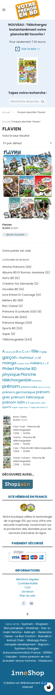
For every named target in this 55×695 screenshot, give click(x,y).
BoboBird (44, 636)
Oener (9, 636)
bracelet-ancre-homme (19, 661)
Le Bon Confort (25, 636)
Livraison (27, 591)
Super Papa (23, 407)
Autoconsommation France (21, 652)
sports (6, 407)
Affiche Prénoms (13, 267)
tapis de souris (38, 407)
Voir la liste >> (30, 49)
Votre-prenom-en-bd (34, 656)
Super (6, 334)
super (15, 407)
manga (9, 363)
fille (34, 351)
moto (27, 363)
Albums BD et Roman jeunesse (23, 272)
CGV (27, 587)
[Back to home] (27, 10)
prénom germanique (18, 392)
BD (20, 352)
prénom (11, 386)
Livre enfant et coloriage (18, 295)
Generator (45, 632)
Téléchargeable (13, 339)
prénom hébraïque (27, 397)
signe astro (35, 403)
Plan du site (27, 595)
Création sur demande (17, 283)
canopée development (20, 644)
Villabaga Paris (36, 640)
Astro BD (8, 278)
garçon (9, 357)
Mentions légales (27, 579)
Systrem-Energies (27, 648)
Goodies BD (10, 289)
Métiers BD (9, 300)
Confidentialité (28, 583)
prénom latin (13, 402)
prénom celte (28, 387)
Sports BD (9, 328)
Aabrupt (29, 632)
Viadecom (45, 661)
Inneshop (32, 628)
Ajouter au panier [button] (15, 234)
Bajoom (43, 644)
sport (43, 403)
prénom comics (44, 387)
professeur (37, 381)
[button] (3, 10)
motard (20, 363)
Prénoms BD (10, 317)
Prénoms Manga (13, 323)
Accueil (6, 121)
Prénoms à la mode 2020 (19, 311)
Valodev (11, 656)
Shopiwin (42, 624)
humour (26, 357)
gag (44, 351)
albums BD (10, 352)
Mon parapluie (13, 628)
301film (47, 652)
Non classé (10, 306)
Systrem (27, 624)
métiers (36, 363)
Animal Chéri (15, 640)
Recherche (42, 101)
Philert (8, 368)
